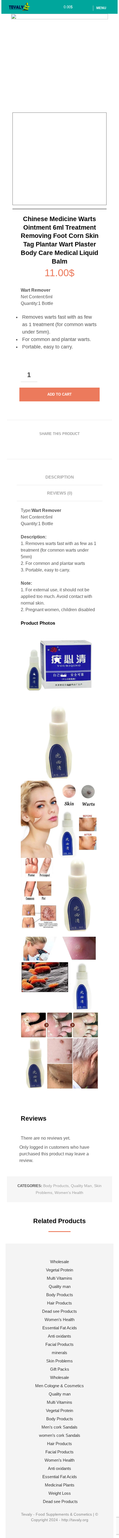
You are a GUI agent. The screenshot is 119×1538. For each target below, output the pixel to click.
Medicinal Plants (59, 1485)
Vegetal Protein (59, 1270)
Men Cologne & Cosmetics (59, 1385)
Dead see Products (59, 1311)
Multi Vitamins (59, 1278)
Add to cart (59, 394)
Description (59, 477)
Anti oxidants (59, 1336)
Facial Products (59, 1344)
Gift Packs (59, 1369)
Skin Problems (59, 1361)
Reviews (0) (59, 493)
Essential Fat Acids (59, 1327)
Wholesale (59, 1261)
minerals (59, 1352)
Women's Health (69, 1192)
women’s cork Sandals (59, 1435)
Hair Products (59, 1303)
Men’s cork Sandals (59, 1427)
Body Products (56, 1185)
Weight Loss (59, 1493)
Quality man (81, 1185)
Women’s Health (59, 1319)
